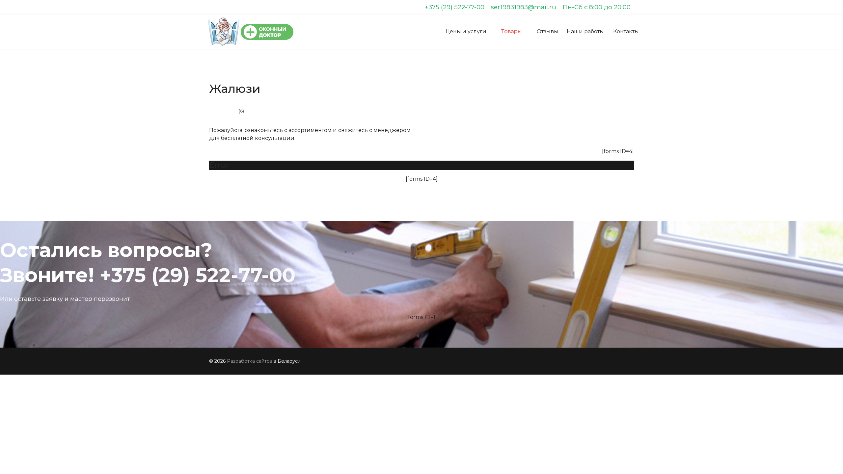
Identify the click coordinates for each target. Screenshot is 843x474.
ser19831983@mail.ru (523, 7)
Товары (511, 31)
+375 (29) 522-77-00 (454, 7)
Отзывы (547, 31)
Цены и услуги (466, 31)
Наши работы (585, 31)
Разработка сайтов (249, 361)
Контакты (626, 31)
